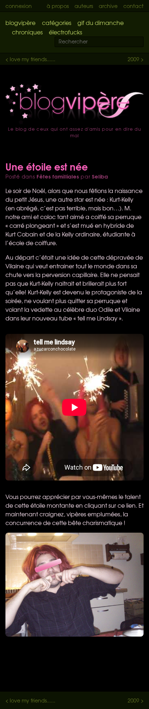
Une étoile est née (46, 166)
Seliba (100, 176)
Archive (108, 5)
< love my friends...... (30, 59)
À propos (58, 5)
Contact (133, 5)
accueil (74, 104)
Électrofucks (65, 32)
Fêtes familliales (58, 176)
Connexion (18, 5)
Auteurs (83, 5)
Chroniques (27, 32)
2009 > (136, 59)
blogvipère (20, 22)
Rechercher (142, 42)
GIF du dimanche (100, 22)
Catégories (56, 22)
